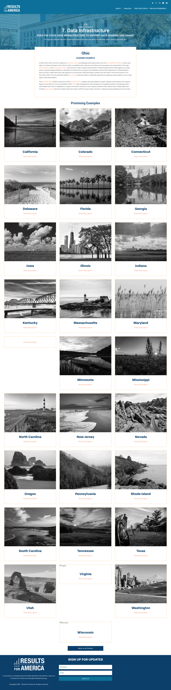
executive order (72, 63)
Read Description (30, 156)
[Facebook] (156, 2)
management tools (59, 68)
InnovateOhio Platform (114, 63)
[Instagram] (159, 2)
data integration (44, 68)
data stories (49, 89)
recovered (73, 75)
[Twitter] (152, 2)
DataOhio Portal (47, 82)
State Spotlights (141, 8)
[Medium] (163, 2)
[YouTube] (166, 2)
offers (74, 84)
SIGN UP (85, 679)
